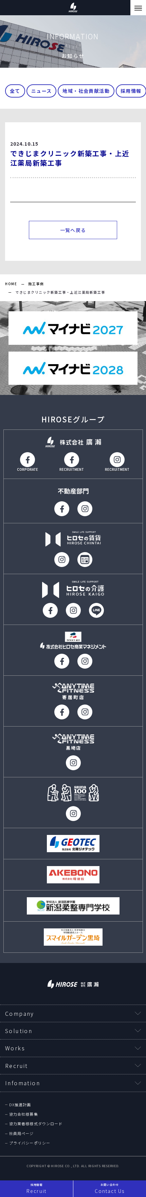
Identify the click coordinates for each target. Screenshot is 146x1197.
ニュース (41, 90)
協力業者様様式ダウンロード (35, 1123)
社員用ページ (21, 1133)
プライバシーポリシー (29, 1143)
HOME (11, 283)
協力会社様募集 (23, 1114)
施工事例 (36, 283)
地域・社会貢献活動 (86, 90)
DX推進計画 (20, 1104)
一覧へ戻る (73, 230)
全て (15, 90)
